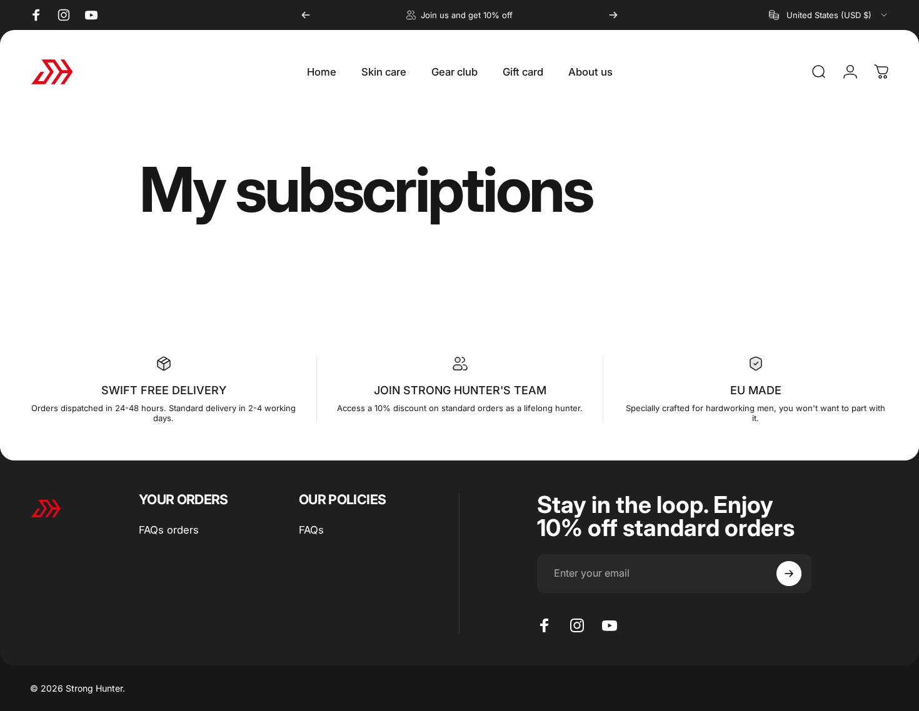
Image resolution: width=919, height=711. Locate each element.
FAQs (311, 530)
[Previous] (305, 15)
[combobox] (829, 15)
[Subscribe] (788, 573)
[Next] (613, 15)
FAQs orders (169, 530)
